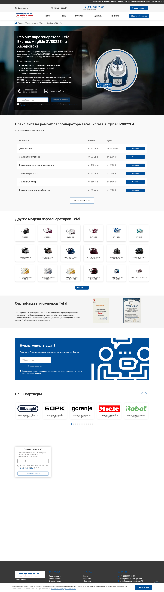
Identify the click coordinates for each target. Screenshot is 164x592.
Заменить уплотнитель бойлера (34, 190)
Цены (64, 16)
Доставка (98, 16)
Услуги (47, 16)
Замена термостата (28, 173)
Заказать (135, 148)
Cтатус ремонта (139, 8)
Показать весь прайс (82, 200)
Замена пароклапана (29, 157)
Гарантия (79, 16)
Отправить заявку (60, 100)
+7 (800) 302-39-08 (93, 7)
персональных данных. (31, 373)
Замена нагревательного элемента (36, 165)
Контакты (115, 16)
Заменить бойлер (27, 181)
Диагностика (25, 148)
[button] (142, 393)
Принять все (143, 587)
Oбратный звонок (139, 16)
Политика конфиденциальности (63, 589)
